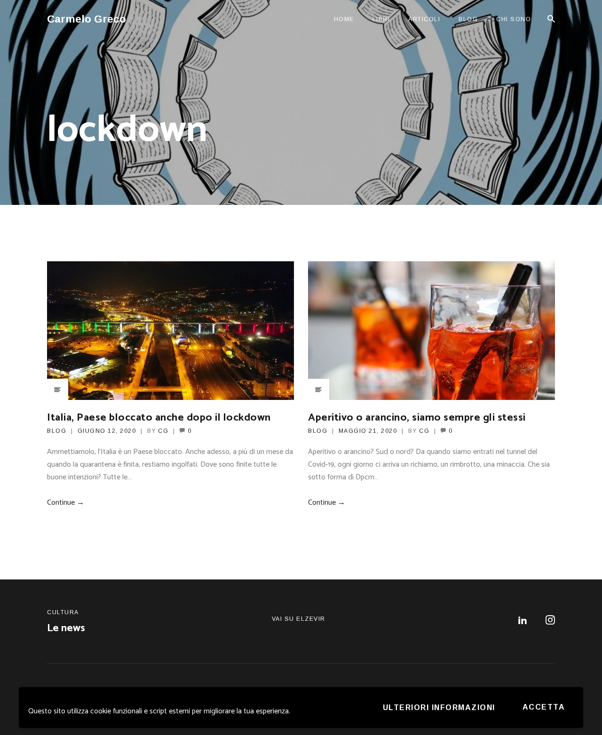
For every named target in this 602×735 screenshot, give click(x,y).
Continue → (65, 502)
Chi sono (513, 19)
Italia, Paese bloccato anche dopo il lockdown (159, 417)
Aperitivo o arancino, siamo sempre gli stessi (417, 417)
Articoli (424, 19)
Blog (468, 19)
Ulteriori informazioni (439, 708)
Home (344, 19)
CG (163, 431)
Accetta (544, 707)
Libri (381, 19)
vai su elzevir (298, 619)
